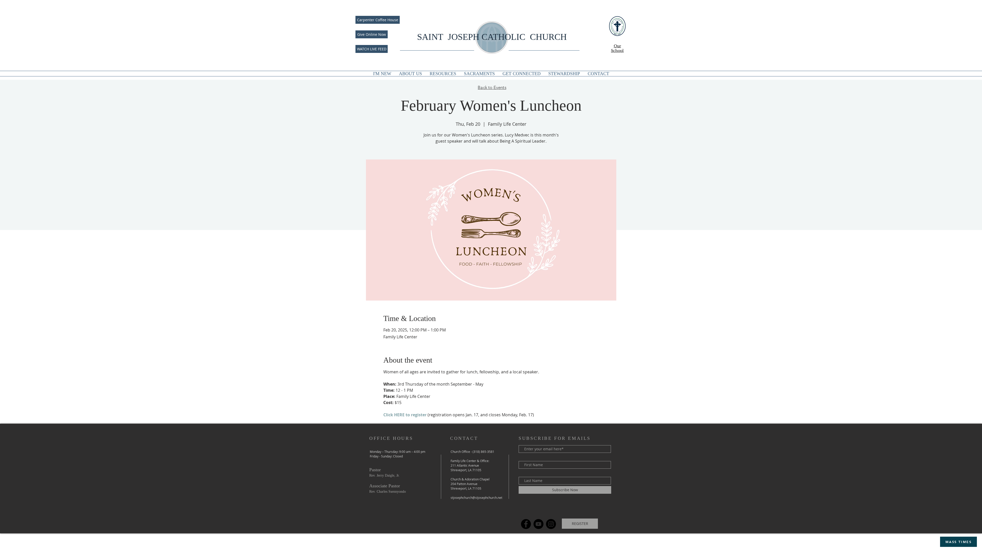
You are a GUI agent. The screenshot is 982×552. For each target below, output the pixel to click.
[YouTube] (538, 524)
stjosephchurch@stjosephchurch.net (476, 498)
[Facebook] (526, 524)
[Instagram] (551, 524)
